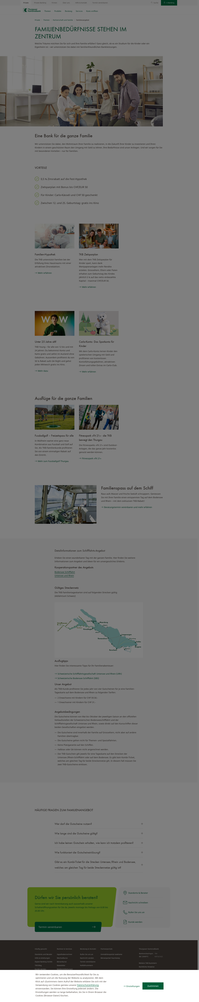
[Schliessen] (192, 974)
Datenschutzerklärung (88, 985)
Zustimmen (153, 986)
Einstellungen (133, 986)
